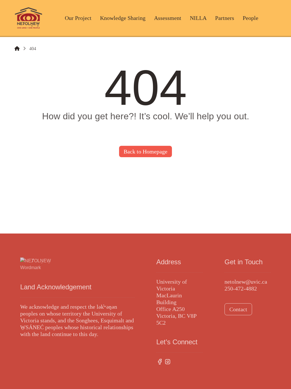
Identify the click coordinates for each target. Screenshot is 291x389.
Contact (238, 309)
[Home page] (17, 48)
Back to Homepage (145, 151)
